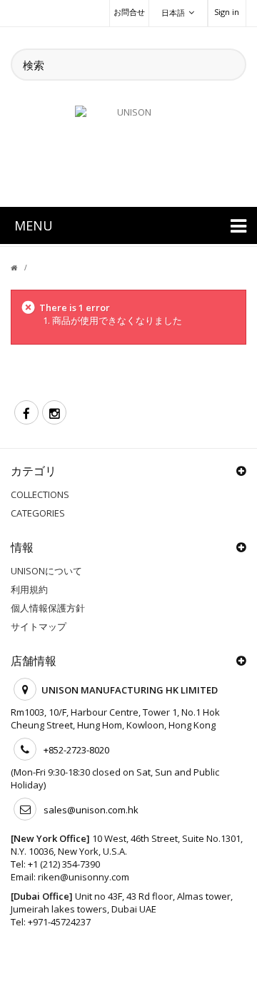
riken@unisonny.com (83, 876)
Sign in (226, 11)
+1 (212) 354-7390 (64, 864)
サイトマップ (38, 626)
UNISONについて (46, 570)
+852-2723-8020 (76, 749)
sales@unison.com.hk (91, 809)
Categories (38, 513)
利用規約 (29, 589)
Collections (40, 494)
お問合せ (129, 11)
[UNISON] (128, 147)
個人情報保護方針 (48, 607)
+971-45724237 (59, 921)
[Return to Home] (22, 267)
